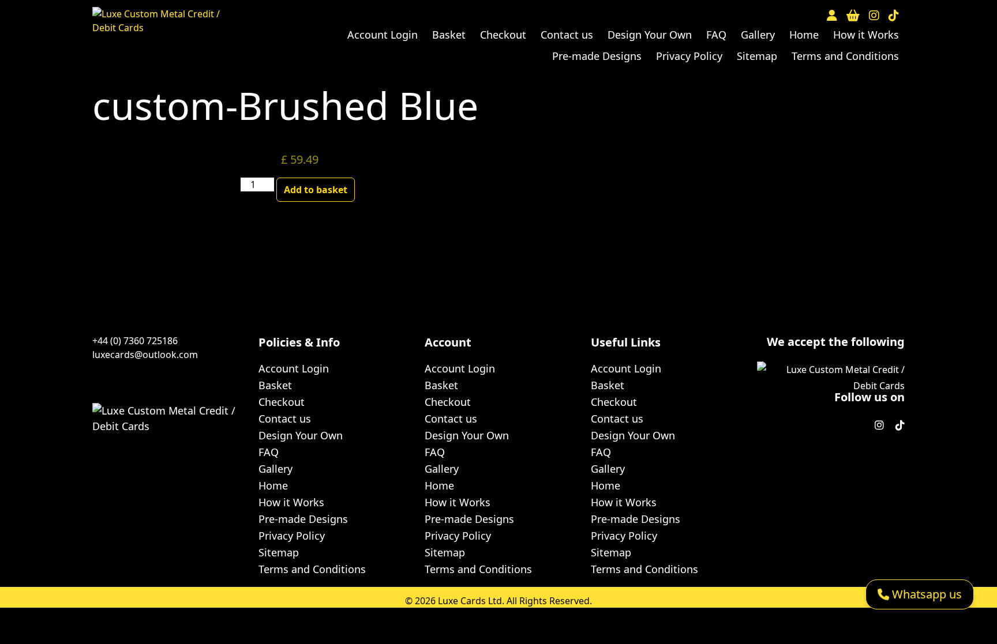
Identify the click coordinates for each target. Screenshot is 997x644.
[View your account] (832, 15)
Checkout (503, 35)
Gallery (758, 35)
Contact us (567, 35)
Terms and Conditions (845, 56)
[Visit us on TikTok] (894, 15)
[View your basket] (853, 15)
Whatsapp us (925, 594)
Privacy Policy (689, 56)
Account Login (382, 35)
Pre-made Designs (597, 56)
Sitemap (757, 56)
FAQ (716, 35)
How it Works (866, 35)
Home (804, 35)
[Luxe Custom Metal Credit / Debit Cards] (157, 28)
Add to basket (315, 189)
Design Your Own (650, 35)
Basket (449, 35)
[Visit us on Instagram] (874, 15)
